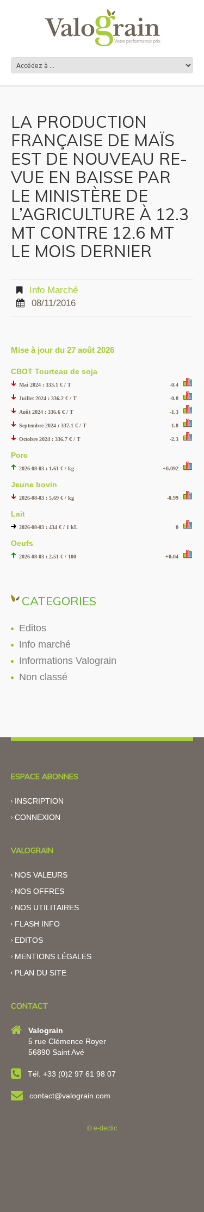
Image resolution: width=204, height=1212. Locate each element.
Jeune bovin (34, 484)
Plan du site (40, 972)
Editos (32, 628)
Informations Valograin (67, 660)
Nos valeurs (41, 875)
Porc (19, 455)
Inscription (39, 801)
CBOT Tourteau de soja (54, 371)
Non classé (43, 677)
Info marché (53, 290)
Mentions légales (53, 956)
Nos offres (39, 891)
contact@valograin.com (69, 1095)
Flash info (37, 923)
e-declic (105, 1128)
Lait (18, 513)
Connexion (37, 817)
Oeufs (22, 543)
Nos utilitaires (47, 907)
